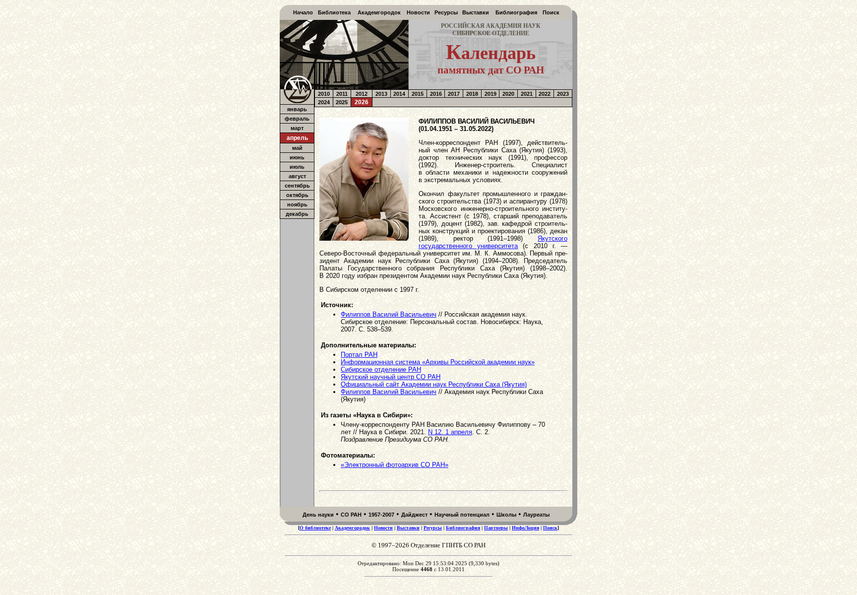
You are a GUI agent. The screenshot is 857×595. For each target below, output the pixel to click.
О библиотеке (315, 527)
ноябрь (297, 204)
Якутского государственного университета (493, 242)
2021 (527, 94)
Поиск (551, 12)
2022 (545, 94)
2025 (342, 102)
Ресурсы (446, 12)
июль (297, 167)
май (297, 148)
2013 (381, 94)
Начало (303, 12)
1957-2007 (381, 515)
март (297, 128)
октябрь (297, 195)
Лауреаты (536, 515)
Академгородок (379, 12)
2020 (508, 94)
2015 (418, 94)
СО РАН (351, 515)
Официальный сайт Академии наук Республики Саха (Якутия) (434, 384)
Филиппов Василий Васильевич (388, 314)
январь (297, 109)
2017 (454, 94)
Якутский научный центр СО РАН (390, 377)
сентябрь (297, 186)
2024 (324, 102)
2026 (361, 102)
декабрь (297, 214)
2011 (342, 94)
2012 (361, 94)
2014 (399, 94)
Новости (418, 12)
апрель (297, 137)
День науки (318, 515)
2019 (490, 94)
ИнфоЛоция (525, 527)
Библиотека (334, 12)
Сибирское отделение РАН (381, 369)
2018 (472, 94)
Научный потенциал (462, 515)
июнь (297, 157)
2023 (563, 94)
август (297, 176)
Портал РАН (359, 354)
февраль (297, 119)
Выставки (475, 12)
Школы (506, 515)
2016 (436, 94)
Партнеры (496, 527)
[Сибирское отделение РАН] (297, 101)
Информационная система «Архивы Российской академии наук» (438, 362)
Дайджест (414, 515)
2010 (324, 94)
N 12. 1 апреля (450, 432)
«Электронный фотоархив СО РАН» (394, 464)
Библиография (516, 12)
